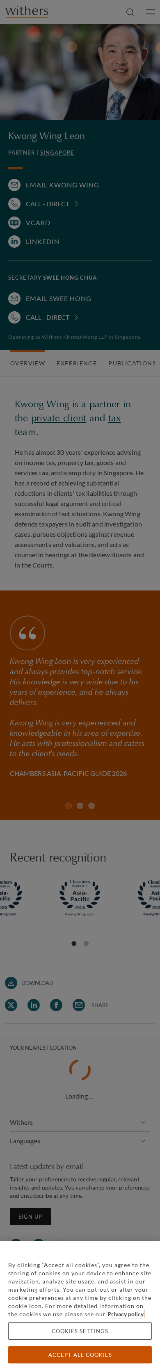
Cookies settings (80, 1331)
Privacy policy (125, 1314)
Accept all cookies (80, 1355)
